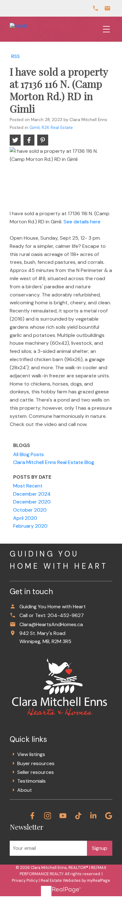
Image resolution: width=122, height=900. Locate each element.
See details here (82, 221)
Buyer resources (35, 763)
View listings (31, 754)
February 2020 (30, 526)
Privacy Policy (25, 880)
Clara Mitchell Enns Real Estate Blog (53, 462)
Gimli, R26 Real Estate (51, 127)
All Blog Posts (28, 454)
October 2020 (30, 510)
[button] (32, 815)
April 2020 (25, 518)
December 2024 (32, 494)
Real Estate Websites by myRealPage (75, 880)
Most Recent (28, 485)
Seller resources (35, 772)
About (24, 790)
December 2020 (32, 501)
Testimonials (31, 781)
